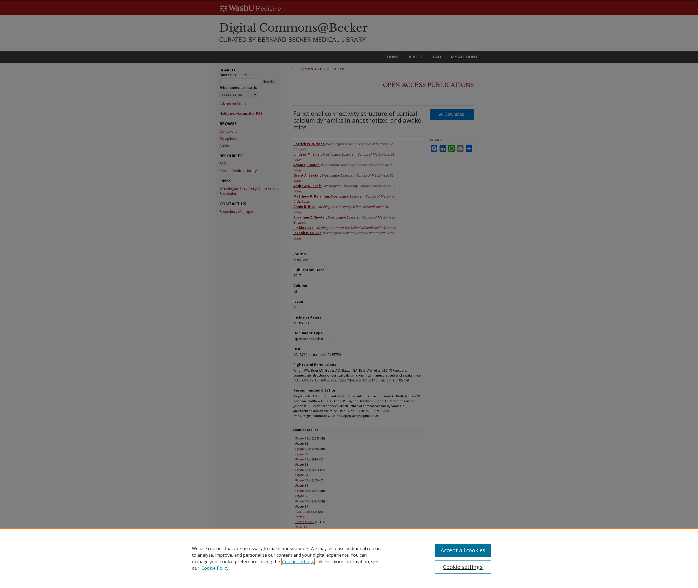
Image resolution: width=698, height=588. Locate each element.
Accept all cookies (463, 550)
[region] (349, 558)
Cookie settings (298, 562)
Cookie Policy (214, 568)
